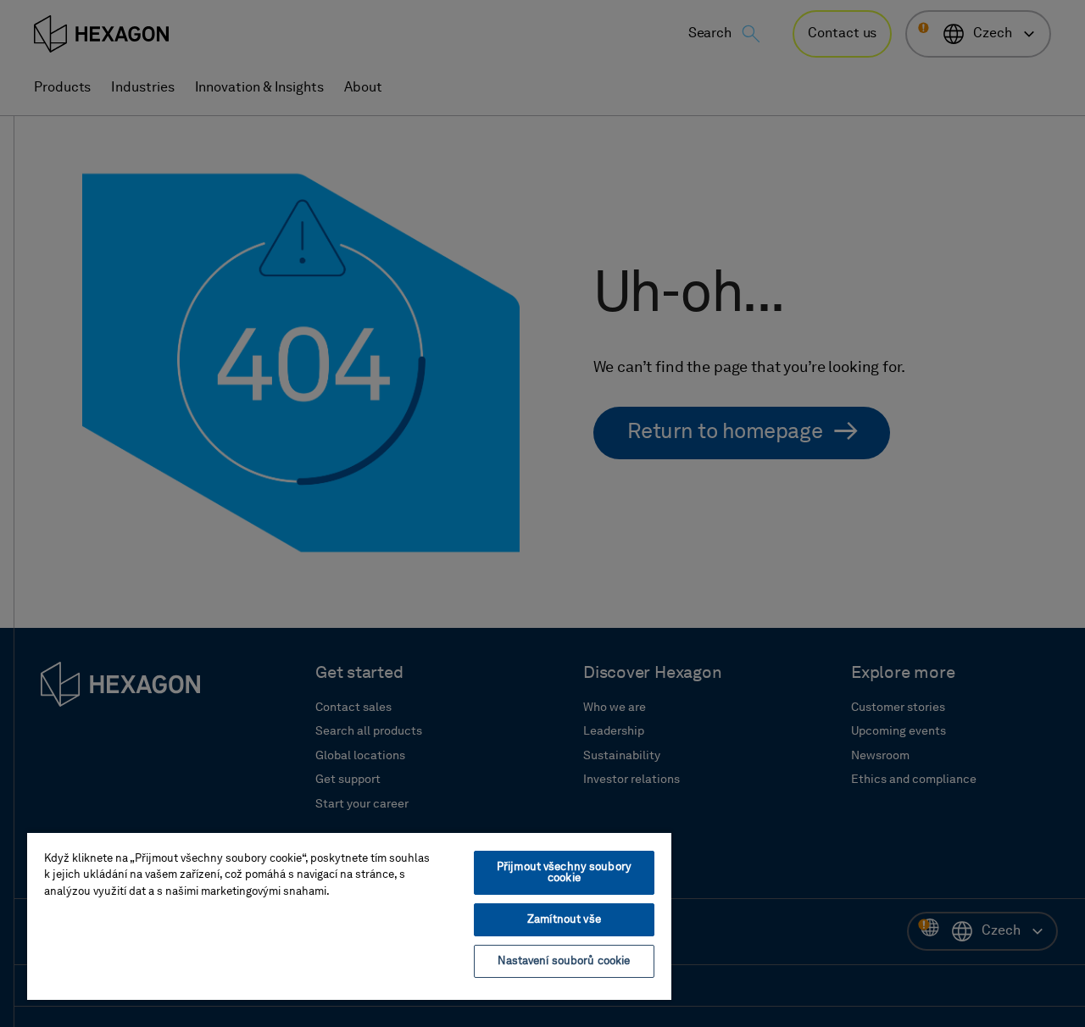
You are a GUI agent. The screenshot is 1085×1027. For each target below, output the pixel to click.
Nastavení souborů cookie (564, 961)
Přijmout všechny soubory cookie (564, 873)
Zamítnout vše (564, 919)
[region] (349, 915)
